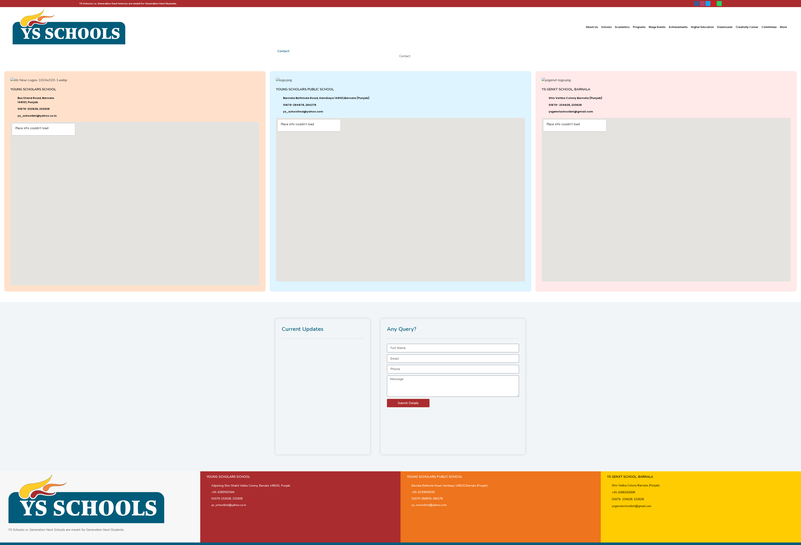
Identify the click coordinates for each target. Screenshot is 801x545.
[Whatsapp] (719, 3)
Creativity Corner (747, 27)
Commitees (769, 27)
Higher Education (702, 27)
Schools (606, 27)
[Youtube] (713, 3)
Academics (622, 27)
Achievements (678, 27)
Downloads (724, 27)
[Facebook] (696, 3)
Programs (639, 27)
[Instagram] (702, 3)
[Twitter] (707, 3)
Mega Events (657, 27)
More (783, 27)
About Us (592, 27)
